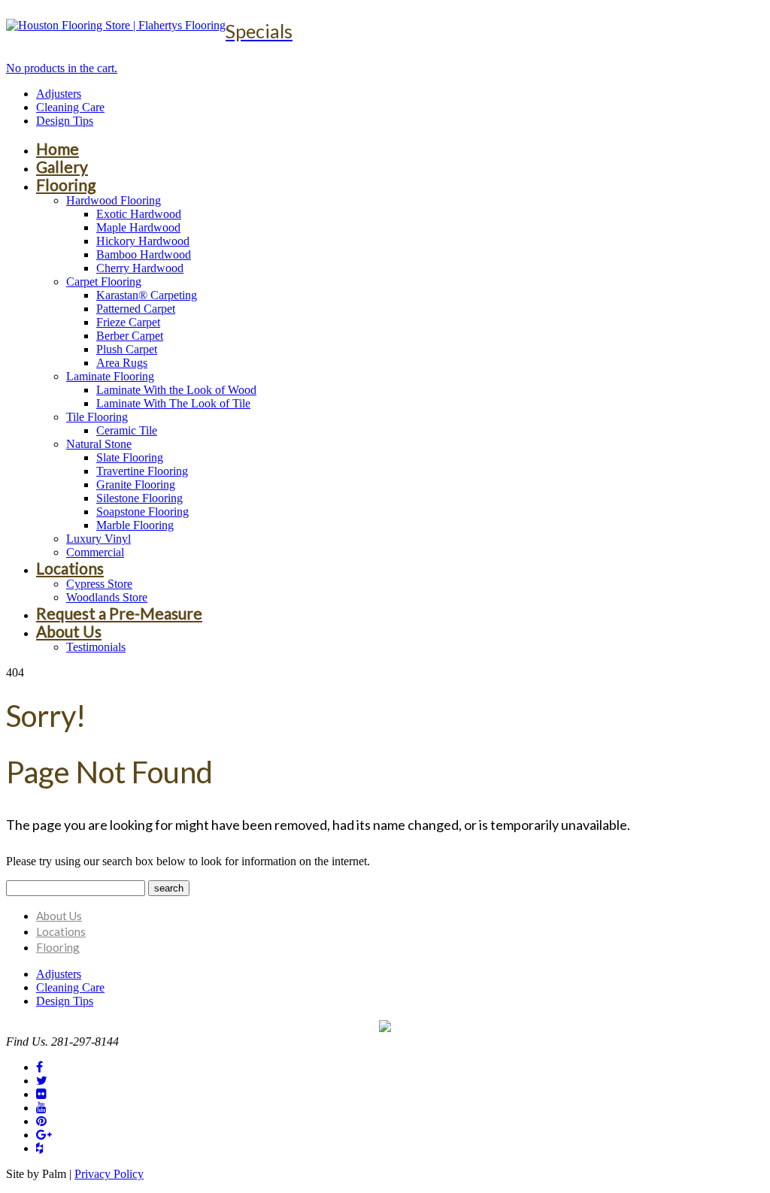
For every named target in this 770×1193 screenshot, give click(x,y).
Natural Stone (99, 444)
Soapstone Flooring (142, 511)
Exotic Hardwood (138, 213)
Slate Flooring (129, 457)
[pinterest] (41, 1121)
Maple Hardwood (138, 227)
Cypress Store (99, 583)
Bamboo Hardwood (143, 254)
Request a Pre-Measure (119, 613)
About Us (69, 631)
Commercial (95, 552)
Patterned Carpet (135, 308)
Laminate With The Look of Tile (173, 403)
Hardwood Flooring (113, 200)
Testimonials (96, 646)
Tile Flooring (97, 416)
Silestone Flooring (139, 498)
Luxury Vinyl (98, 538)
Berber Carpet (129, 335)
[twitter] (41, 1080)
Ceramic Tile (126, 430)
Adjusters (58, 93)
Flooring (65, 184)
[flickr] (41, 1094)
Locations (70, 568)
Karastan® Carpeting (146, 295)
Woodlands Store (106, 597)
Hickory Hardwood (142, 241)
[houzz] (39, 1148)
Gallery (62, 166)
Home (57, 148)
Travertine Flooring (142, 471)
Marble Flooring (135, 525)
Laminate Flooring (110, 376)
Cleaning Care (70, 107)
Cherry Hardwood (139, 268)
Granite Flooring (135, 484)
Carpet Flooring (103, 281)
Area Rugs (121, 362)
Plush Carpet (126, 349)
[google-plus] (44, 1134)
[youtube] (41, 1107)
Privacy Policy (109, 1173)
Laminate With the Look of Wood (176, 389)
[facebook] (39, 1067)
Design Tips (64, 120)
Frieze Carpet (128, 322)
